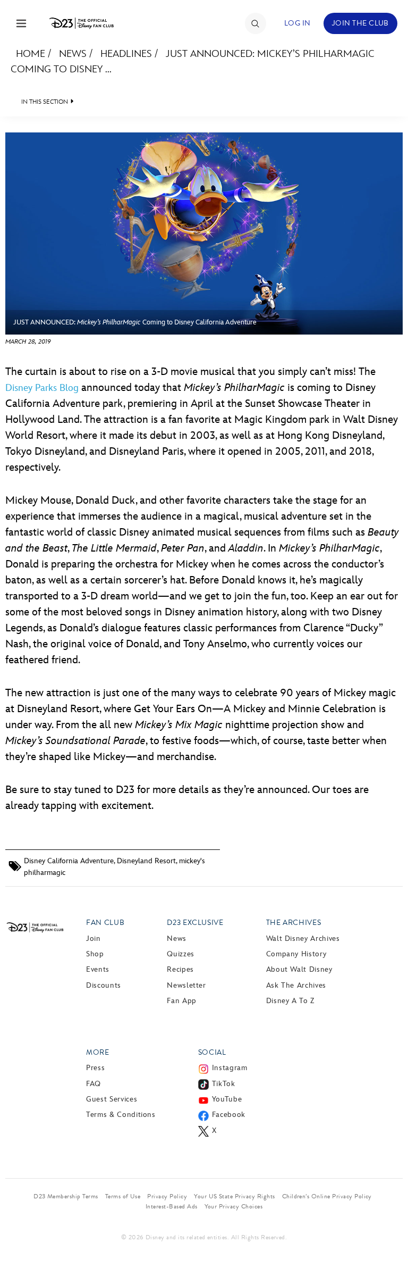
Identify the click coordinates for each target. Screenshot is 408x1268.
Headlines (126, 54)
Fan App (181, 1000)
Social (212, 1052)
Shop (95, 953)
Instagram (230, 1067)
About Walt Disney (299, 969)
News (73, 54)
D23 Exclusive (195, 922)
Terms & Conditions (121, 1114)
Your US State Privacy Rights (234, 1196)
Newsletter (186, 985)
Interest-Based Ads (172, 1206)
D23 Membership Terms (65, 1196)
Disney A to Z (290, 1000)
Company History (296, 953)
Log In (297, 23)
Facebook (228, 1114)
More (97, 1052)
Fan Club (105, 922)
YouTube (227, 1099)
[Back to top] (387, 1232)
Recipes (180, 969)
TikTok (223, 1083)
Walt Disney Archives (303, 938)
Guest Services (111, 1099)
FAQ (93, 1083)
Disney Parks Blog (42, 388)
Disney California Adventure (69, 860)
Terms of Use (123, 1196)
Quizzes (180, 953)
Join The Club (360, 23)
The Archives (293, 922)
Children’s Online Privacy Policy (327, 1196)
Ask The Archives (296, 985)
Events (97, 969)
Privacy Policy (167, 1196)
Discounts (103, 985)
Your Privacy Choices (234, 1206)
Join (93, 938)
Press (95, 1067)
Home (30, 54)
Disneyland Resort (146, 860)
